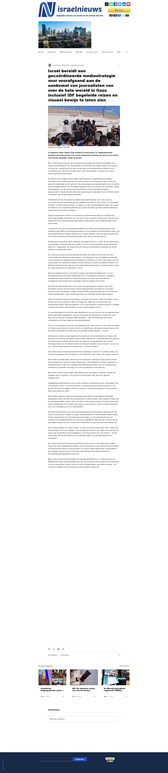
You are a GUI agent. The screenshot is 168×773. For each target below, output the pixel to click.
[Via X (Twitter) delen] (54, 649)
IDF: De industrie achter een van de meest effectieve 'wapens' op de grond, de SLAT (83, 689)
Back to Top (3, 764)
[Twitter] (120, 4)
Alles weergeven (124, 666)
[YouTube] (128, 4)
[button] (127, 52)
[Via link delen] (63, 649)
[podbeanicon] (106, 4)
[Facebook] (115, 4)
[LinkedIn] (124, 4)
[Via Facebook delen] (49, 649)
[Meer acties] (119, 65)
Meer (118, 52)
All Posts (41, 52)
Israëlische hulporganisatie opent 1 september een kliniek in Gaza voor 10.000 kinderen (52, 689)
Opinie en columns (107, 52)
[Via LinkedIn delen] (58, 649)
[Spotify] (111, 4)
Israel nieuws (52, 52)
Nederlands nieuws (66, 52)
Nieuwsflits (79, 52)
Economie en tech (92, 52)
